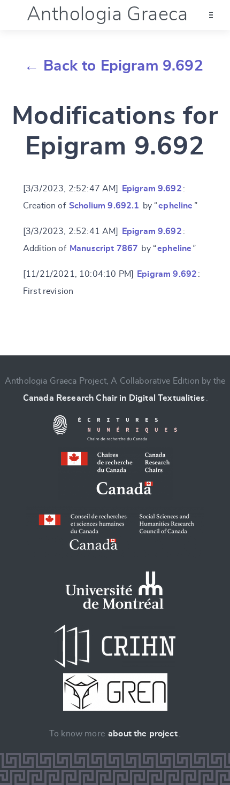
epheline (175, 205)
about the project (143, 733)
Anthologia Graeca (107, 14)
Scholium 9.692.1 (104, 205)
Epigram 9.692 (152, 188)
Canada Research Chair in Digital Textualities (114, 398)
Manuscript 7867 (104, 248)
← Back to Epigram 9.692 (113, 66)
